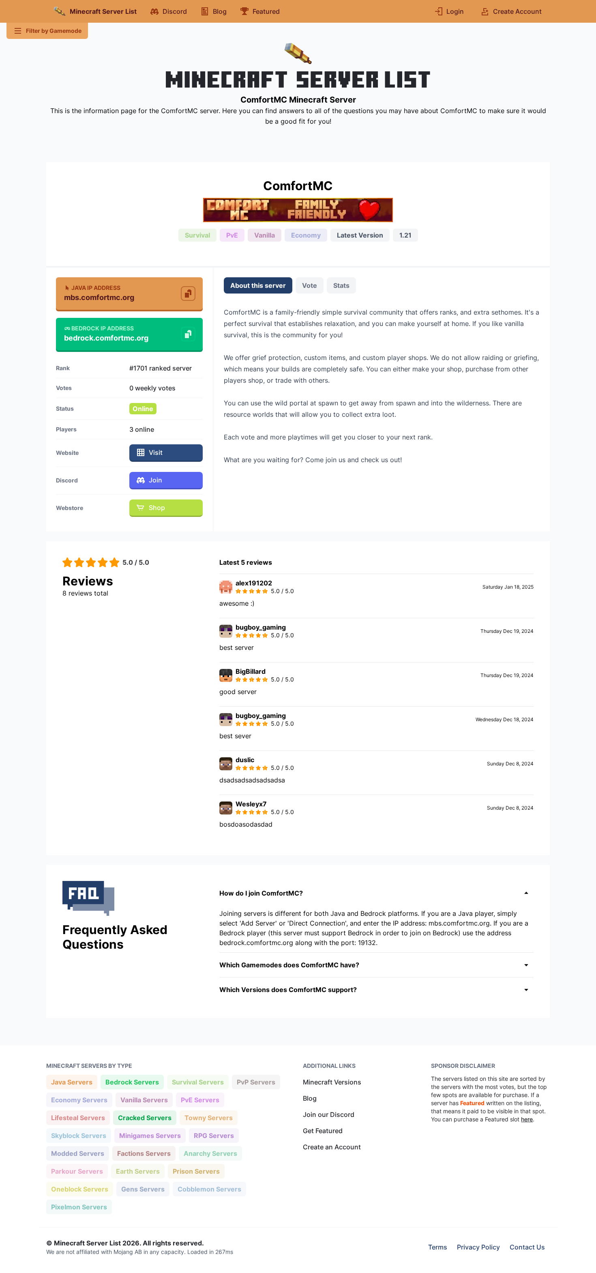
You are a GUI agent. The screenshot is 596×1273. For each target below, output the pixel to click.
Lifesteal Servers (78, 1117)
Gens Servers (143, 1189)
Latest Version (360, 235)
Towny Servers (208, 1117)
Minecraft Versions (332, 1082)
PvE (232, 235)
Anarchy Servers (210, 1153)
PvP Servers (255, 1082)
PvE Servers (199, 1099)
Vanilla (264, 235)
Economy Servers (79, 1099)
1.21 (405, 235)
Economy (306, 235)
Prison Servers (196, 1171)
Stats (341, 285)
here (527, 1119)
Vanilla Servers (144, 1099)
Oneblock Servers (79, 1189)
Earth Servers (138, 1171)
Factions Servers (144, 1153)
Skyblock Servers (78, 1135)
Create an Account (332, 1147)
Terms (437, 1247)
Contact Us (527, 1247)
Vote (309, 285)
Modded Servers (77, 1153)
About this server (258, 285)
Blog (310, 1098)
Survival (197, 235)
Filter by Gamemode (53, 30)
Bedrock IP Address (102, 328)
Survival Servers (198, 1082)
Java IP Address (95, 287)
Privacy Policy (478, 1247)
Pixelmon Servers (79, 1206)
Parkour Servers (77, 1171)
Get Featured (323, 1131)
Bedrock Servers (132, 1082)
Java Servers (71, 1082)
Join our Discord (328, 1114)
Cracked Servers (145, 1117)
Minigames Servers (150, 1135)
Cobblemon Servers (209, 1189)
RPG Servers (213, 1135)
